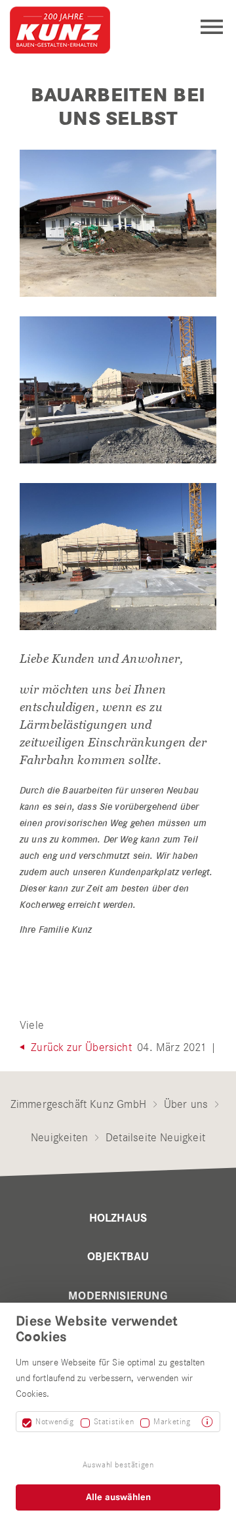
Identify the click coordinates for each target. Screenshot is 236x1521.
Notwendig (54, 1421)
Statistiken (114, 1421)
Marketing (171, 1421)
